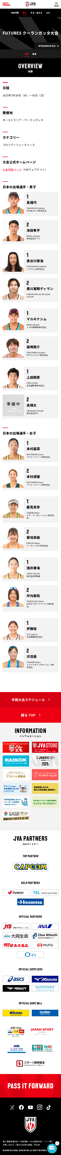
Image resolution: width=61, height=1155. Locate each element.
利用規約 (24, 1141)
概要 (27, 54)
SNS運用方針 (36, 1141)
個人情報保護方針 (10, 1141)
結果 (34, 54)
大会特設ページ (12, 169)
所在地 (37, 1144)
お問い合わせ (8, 1144)
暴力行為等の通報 (24, 1144)
